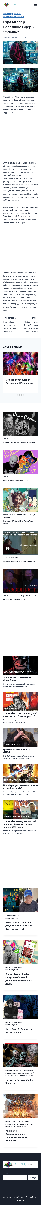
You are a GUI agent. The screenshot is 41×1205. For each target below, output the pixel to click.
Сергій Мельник (11, 37)
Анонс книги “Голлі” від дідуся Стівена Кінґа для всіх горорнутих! (18, 925)
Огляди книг (14, 439)
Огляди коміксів (12, 1076)
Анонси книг (10, 916)
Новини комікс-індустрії (13, 17)
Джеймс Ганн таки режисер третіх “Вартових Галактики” (10, 325)
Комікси (17, 14)
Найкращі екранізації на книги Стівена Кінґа (19, 561)
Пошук (6, 1173)
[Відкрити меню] (35, 4)
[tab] (16, 395)
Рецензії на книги (28, 596)
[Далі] (34, 372)
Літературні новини (21, 1122)
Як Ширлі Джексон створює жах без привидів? (20, 442)
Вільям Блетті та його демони (14, 600)
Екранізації (8, 14)
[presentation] (20, 363)
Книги (5, 439)
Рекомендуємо (11, 918)
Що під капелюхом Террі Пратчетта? (16, 480)
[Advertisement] (20, 139)
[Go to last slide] (6, 372)
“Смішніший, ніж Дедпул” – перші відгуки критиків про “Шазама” (31, 325)
